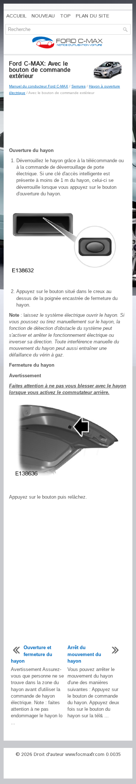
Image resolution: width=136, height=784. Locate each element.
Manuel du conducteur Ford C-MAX (38, 86)
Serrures (78, 86)
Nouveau (43, 16)
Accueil (16, 16)
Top (65, 16)
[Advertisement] (68, 122)
